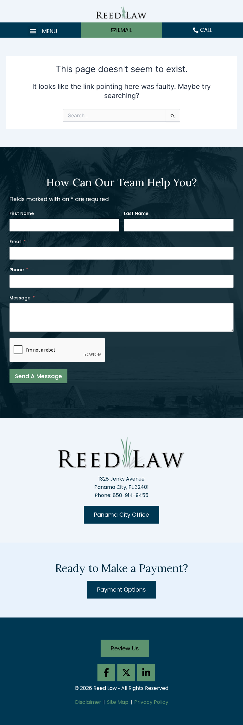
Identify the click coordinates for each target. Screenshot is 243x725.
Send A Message (38, 376)
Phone (16, 270)
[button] (33, 31)
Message (19, 298)
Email (15, 241)
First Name (21, 213)
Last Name (136, 213)
